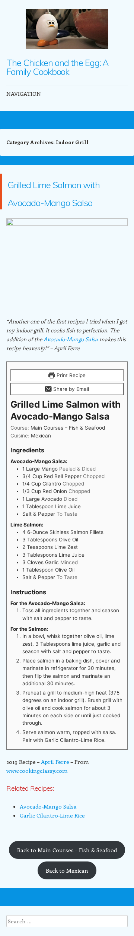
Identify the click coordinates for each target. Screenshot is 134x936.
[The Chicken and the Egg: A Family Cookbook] (67, 29)
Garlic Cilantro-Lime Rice (52, 851)
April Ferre (55, 797)
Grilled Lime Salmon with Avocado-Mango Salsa (62, 209)
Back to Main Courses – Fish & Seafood (67, 885)
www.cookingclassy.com (37, 806)
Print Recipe (70, 411)
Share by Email (70, 425)
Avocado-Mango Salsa (71, 375)
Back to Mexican (67, 906)
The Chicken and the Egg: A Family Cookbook (57, 67)
